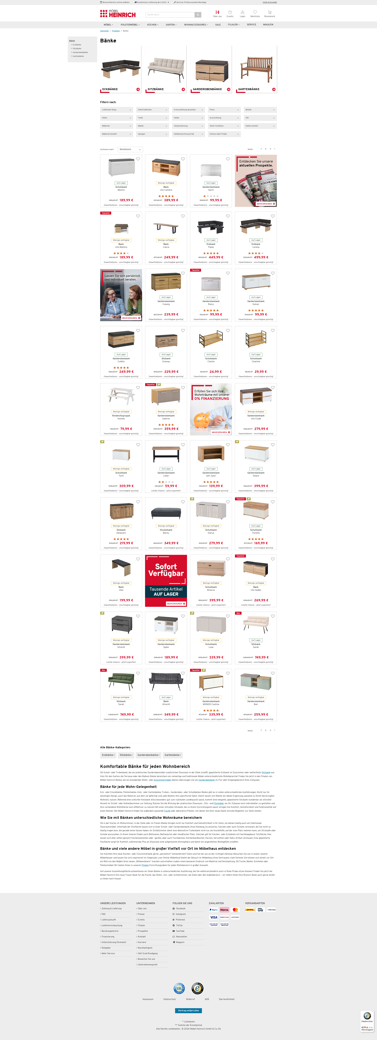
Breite (248, 110)
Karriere (142, 942)
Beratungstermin (110, 931)
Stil (247, 118)
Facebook (180, 909)
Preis (212, 110)
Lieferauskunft (109, 920)
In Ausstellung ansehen (185, 110)
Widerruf (190, 999)
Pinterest (180, 920)
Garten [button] (170, 25)
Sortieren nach (107, 149)
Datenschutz (169, 999)
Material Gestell (109, 134)
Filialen (233, 25)
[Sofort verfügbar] (166, 581)
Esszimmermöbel (162, 780)
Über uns (142, 909)
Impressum (148, 999)
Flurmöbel (219, 803)
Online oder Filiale (218, 134)
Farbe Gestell (252, 126)
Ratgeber (106, 948)
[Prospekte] (256, 181)
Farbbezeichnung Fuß (184, 134)
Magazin (180, 942)
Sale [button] (218, 25)
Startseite (104, 31)
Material (106, 126)
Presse (141, 914)
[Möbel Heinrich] (120, 13)
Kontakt (142, 937)
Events (141, 920)
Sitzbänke (77, 49)
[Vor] (275, 149)
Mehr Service (108, 954)
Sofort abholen (145, 110)
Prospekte (143, 931)
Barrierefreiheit (227, 999)
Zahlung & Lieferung (111, 909)
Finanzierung (108, 937)
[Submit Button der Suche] (198, 15)
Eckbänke (77, 45)
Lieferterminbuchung (112, 926)
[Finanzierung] (211, 409)
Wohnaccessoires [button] (195, 25)
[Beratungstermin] (121, 295)
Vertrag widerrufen (188, 1011)
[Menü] (372, 1012)
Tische (167, 811)
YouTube (180, 931)
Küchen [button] (152, 25)
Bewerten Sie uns (146, 959)
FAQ (103, 914)
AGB (207, 999)
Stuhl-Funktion (217, 126)
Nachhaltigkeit (145, 948)
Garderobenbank (207, 780)
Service (251, 25)
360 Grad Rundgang (148, 954)
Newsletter (181, 937)
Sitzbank (266, 773)
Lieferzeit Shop (109, 110)
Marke (141, 126)
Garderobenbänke (80, 52)
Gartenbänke (78, 56)
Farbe (176, 118)
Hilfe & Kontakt (270, 2)
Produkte (116, 31)
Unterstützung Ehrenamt (114, 942)
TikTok (179, 926)
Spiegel (141, 134)
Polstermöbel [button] (129, 25)
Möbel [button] (108, 25)
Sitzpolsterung (181, 126)
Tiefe (140, 118)
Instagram (181, 914)
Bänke (72, 41)
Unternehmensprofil (147, 965)
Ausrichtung (215, 118)
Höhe (104, 118)
